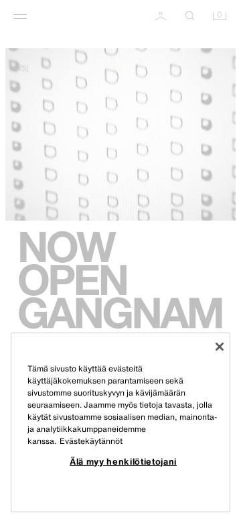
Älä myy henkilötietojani (123, 461)
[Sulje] (220, 347)
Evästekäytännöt (91, 441)
